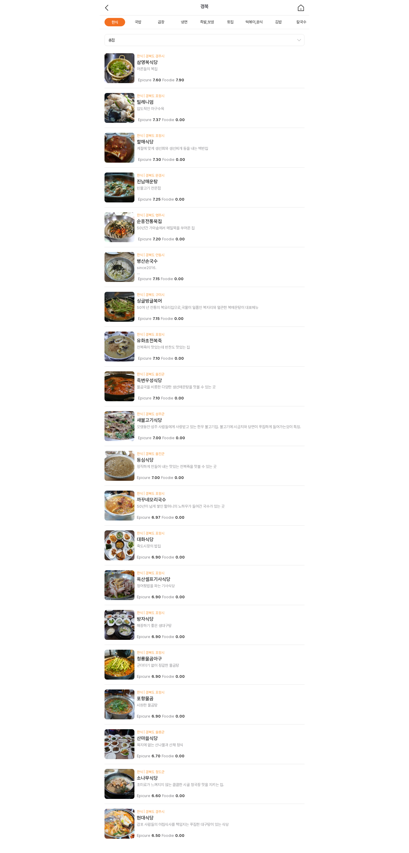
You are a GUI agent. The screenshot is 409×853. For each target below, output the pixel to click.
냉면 (184, 22)
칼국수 (301, 22)
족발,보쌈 (207, 22)
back (107, 8)
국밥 (138, 22)
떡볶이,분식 (254, 22)
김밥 (278, 22)
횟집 (230, 22)
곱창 (161, 22)
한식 (115, 22)
